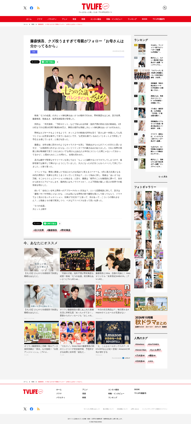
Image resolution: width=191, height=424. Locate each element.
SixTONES (154, 344)
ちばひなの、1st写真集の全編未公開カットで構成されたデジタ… (157, 150)
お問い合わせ (135, 409)
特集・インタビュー (114, 19)
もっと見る (163, 177)
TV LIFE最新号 (159, 19)
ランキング (132, 19)
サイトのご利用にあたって (92, 409)
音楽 (74, 19)
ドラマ (39, 19)
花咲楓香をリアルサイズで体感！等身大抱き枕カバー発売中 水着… (157, 124)
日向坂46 (140, 361)
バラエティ (52, 19)
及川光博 (39, 230)
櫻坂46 (152, 355)
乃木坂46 (140, 355)
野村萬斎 (66, 230)
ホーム (29, 19)
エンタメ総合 (96, 19)
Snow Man (141, 350)
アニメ (64, 19)
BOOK (144, 19)
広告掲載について (122, 409)
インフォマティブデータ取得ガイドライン (154, 409)
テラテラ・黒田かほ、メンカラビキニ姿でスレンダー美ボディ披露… (157, 137)
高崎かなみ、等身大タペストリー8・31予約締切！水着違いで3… (157, 99)
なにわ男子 (156, 350)
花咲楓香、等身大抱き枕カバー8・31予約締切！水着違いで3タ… (157, 86)
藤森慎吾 (52, 230)
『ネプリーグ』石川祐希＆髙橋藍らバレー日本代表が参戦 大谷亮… (157, 74)
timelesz (140, 344)
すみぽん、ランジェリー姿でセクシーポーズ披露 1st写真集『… (157, 48)
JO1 (151, 361)
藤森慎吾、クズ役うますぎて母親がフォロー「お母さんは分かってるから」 (60, 24)
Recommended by (117, 358)
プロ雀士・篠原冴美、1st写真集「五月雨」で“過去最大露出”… (157, 112)
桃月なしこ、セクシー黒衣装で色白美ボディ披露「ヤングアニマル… (157, 61)
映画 (83, 19)
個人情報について (108, 409)
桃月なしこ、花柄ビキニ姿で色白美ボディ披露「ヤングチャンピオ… (157, 163)
